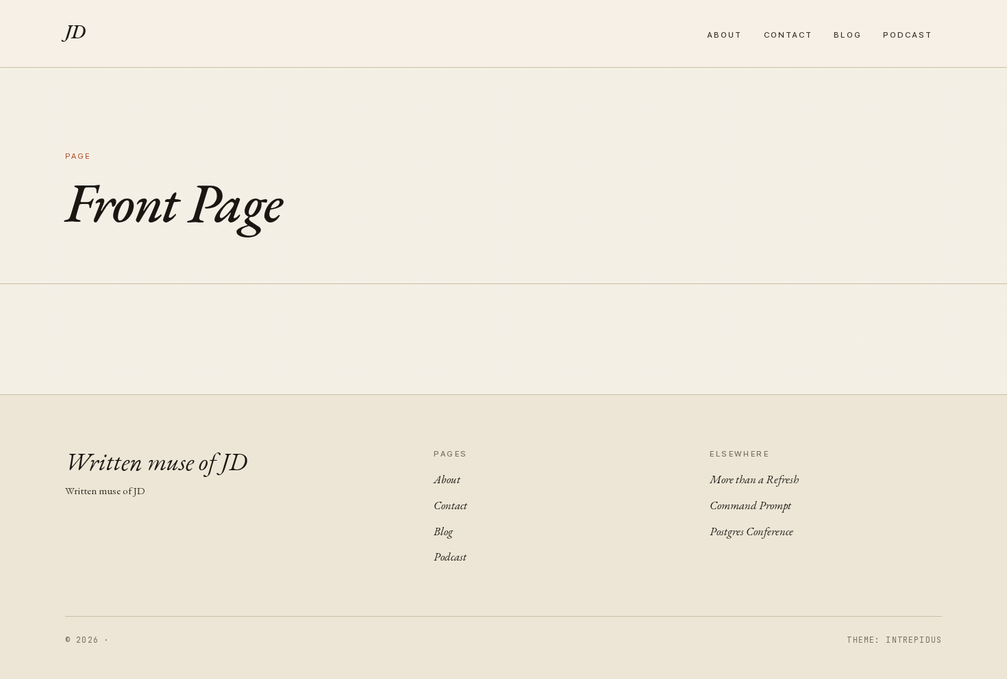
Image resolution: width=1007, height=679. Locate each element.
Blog (847, 35)
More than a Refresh (754, 479)
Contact (788, 35)
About (724, 35)
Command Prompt (750, 505)
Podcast (908, 35)
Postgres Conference (751, 531)
